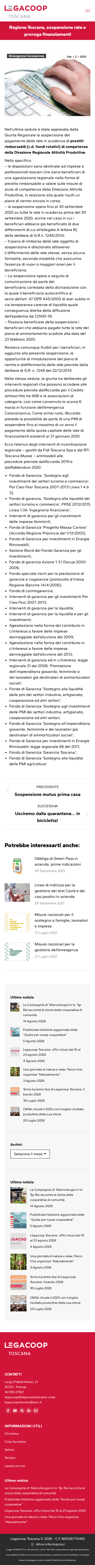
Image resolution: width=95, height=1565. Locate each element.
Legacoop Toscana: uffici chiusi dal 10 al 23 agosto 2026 (51, 1052)
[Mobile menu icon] (87, 11)
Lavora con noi (15, 1466)
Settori (9, 1450)
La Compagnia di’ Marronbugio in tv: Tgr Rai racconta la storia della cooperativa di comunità (52, 1010)
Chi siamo (12, 1434)
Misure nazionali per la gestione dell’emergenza (56, 947)
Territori (10, 1458)
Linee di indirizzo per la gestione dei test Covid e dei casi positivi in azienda (60, 891)
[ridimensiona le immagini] (17, 866)
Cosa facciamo (15, 1442)
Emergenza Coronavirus (26, 56)
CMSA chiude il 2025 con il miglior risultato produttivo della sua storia (53, 1111)
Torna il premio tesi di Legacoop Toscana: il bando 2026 (53, 1091)
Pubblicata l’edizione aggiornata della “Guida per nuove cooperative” (50, 1032)
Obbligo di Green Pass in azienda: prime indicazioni (58, 861)
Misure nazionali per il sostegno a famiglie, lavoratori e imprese (61, 920)
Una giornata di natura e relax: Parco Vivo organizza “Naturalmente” (52, 1071)
